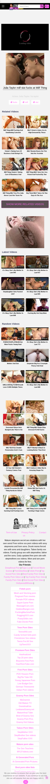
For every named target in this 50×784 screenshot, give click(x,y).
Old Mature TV (25, 703)
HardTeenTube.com (25, 664)
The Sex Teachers (25, 748)
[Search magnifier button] (42, 6)
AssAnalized (25, 654)
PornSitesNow (20, 571)
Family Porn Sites (14, 580)
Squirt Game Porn (25, 603)
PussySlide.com (25, 619)
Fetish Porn (34, 571)
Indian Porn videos (25, 690)
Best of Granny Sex (25, 716)
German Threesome (25, 687)
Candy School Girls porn (25, 635)
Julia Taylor (24, 96)
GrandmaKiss (25, 706)
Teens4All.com (25, 632)
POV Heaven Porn (25, 674)
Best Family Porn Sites (33, 574)
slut (37, 102)
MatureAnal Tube (25, 713)
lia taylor (35, 96)
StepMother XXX (25, 732)
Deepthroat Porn (12, 568)
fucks (15, 102)
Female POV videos (25, 599)
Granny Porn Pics (25, 719)
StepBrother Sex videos (25, 735)
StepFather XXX (25, 738)
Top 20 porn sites (25, 658)
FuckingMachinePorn (25, 612)
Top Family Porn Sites (35, 577)
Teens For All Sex (25, 641)
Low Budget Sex (25, 683)
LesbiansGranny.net (25, 709)
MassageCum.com (25, 606)
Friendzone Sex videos (25, 638)
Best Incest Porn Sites (33, 580)
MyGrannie (25, 700)
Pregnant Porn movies (25, 596)
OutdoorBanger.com (25, 609)
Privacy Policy (28, 532)
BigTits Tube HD (25, 677)
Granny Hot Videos (25, 722)
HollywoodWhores (24, 583)
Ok (25, 782)
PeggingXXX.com (25, 615)
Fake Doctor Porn (25, 622)
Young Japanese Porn (25, 680)
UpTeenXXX (25, 644)
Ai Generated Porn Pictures (25, 762)
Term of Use (11, 532)
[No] (47, 777)
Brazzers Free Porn (25, 661)
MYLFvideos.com (25, 752)
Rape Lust (26, 568)
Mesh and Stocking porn (25, 593)
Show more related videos (25, 204)
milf (26, 102)
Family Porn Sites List (14, 577)
